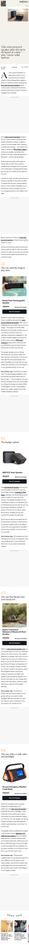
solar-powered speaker (18, 809)
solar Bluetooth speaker (11, 487)
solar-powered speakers (12, 137)
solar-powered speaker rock (16, 649)
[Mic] (3, 4)
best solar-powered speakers (10, 85)
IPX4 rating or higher (20, 149)
